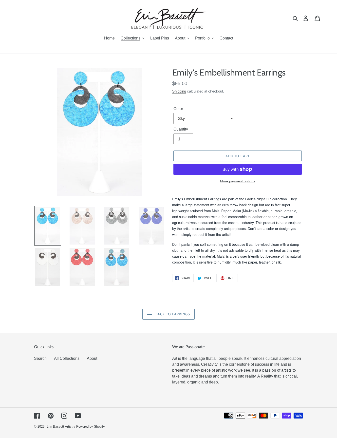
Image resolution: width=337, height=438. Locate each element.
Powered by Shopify (90, 426)
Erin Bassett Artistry (60, 426)
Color (178, 109)
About (92, 358)
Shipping (179, 91)
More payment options (237, 181)
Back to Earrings (172, 314)
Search (40, 358)
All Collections (66, 358)
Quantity (180, 129)
